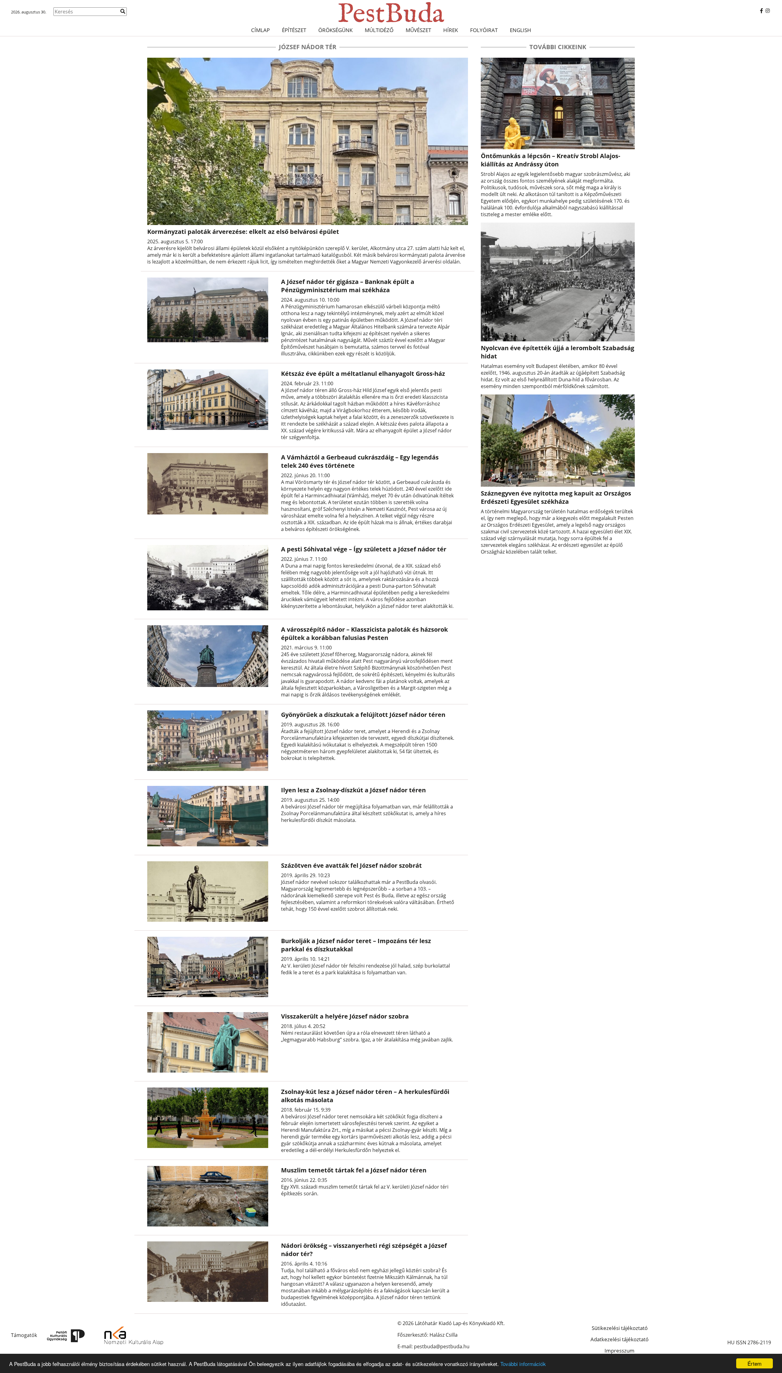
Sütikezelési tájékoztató (620, 1327)
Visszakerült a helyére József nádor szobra (345, 1016)
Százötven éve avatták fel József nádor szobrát (351, 865)
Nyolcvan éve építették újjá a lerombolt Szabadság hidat (557, 352)
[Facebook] (761, 10)
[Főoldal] (391, 12)
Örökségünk (335, 30)
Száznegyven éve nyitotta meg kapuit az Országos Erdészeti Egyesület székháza (556, 497)
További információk (523, 1364)
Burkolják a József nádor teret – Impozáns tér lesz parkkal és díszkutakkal (356, 945)
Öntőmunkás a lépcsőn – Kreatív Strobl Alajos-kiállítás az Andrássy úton (550, 160)
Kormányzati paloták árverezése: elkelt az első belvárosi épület (243, 231)
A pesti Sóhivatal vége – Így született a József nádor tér (363, 549)
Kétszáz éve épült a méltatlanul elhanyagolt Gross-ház (363, 373)
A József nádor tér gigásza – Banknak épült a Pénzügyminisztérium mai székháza (347, 286)
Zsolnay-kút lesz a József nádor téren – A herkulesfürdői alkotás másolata (365, 1096)
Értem (754, 1363)
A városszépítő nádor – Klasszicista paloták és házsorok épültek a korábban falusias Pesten (364, 633)
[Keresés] (123, 11)
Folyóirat (484, 30)
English (520, 30)
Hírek (450, 30)
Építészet (294, 30)
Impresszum (619, 1350)
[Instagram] (768, 10)
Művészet (418, 30)
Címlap (260, 30)
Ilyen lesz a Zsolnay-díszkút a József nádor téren (353, 790)
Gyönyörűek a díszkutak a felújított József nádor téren (363, 714)
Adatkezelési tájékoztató (619, 1339)
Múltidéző (379, 30)
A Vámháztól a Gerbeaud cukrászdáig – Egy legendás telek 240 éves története (360, 461)
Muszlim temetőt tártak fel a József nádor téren (353, 1170)
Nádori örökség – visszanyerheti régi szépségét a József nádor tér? (364, 1249)
